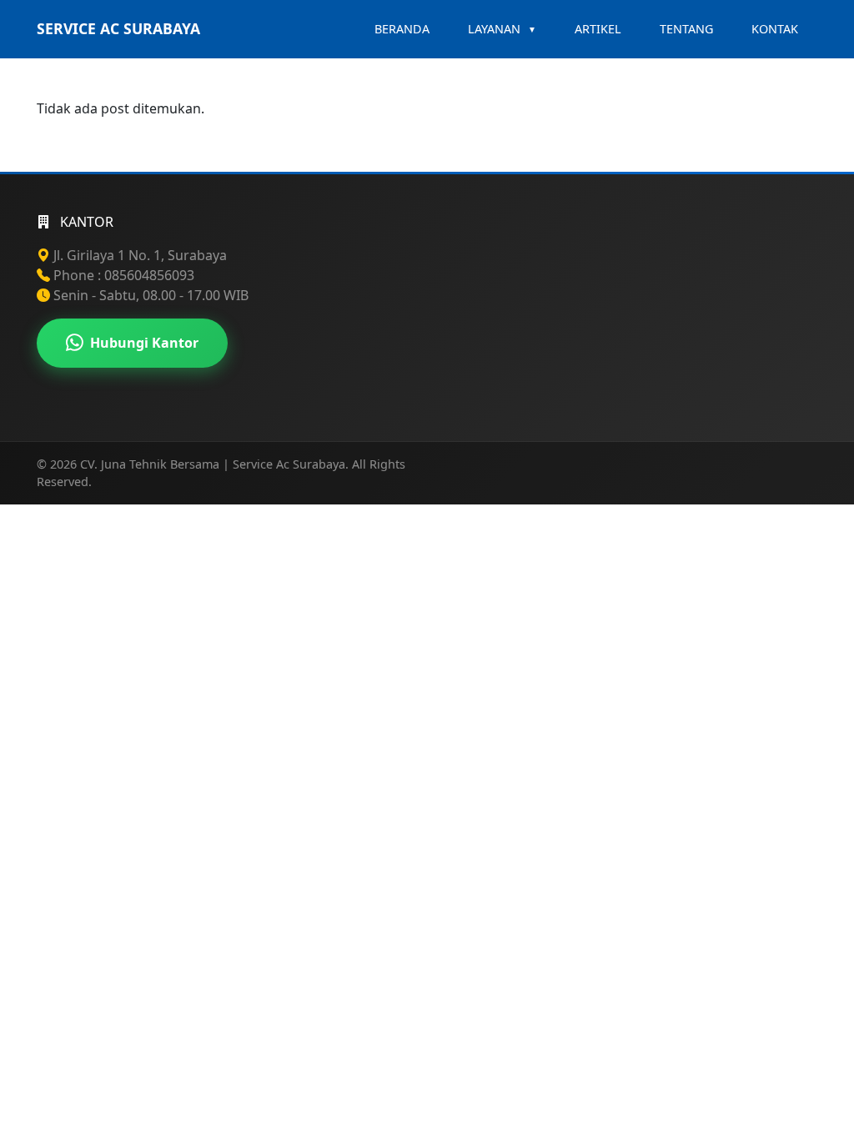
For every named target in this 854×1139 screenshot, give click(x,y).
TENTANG (686, 29)
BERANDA (402, 29)
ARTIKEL (598, 29)
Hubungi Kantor (144, 343)
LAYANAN (502, 29)
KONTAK (774, 29)
